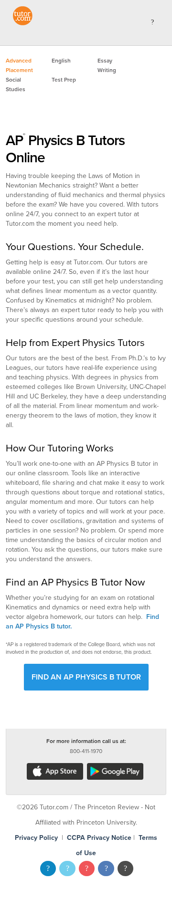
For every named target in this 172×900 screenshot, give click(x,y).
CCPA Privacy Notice (99, 838)
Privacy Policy (36, 838)
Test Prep (64, 79)
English (61, 60)
